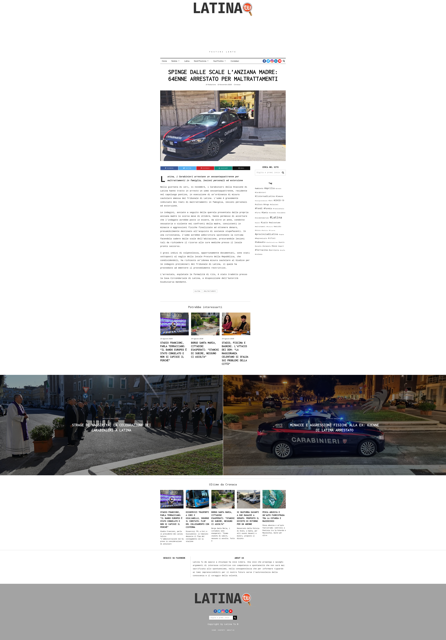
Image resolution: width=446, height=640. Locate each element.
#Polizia (258, 230)
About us (230, 630)
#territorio (274, 250)
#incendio (272, 213)
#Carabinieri (260, 192)
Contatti (221, 630)
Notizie (174, 61)
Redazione (212, 85)
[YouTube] (279, 61)
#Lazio (264, 222)
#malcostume (274, 222)
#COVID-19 (279, 200)
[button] (283, 172)
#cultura (258, 204)
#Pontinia (265, 230)
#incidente (281, 213)
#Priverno (272, 230)
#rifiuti (271, 238)
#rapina (281, 234)
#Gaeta (265, 212)
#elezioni (274, 204)
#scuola (258, 246)
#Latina (197, 291)
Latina (186, 61)
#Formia (268, 208)
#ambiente (259, 188)
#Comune (279, 196)
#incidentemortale (262, 218)
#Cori (271, 200)
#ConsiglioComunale (261, 200)
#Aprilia (269, 188)
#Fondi (259, 208)
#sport (281, 246)
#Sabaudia (260, 242)
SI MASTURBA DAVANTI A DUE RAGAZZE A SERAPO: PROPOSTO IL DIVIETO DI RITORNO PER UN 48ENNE (248, 518)
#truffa (282, 250)
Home (164, 61)
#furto (258, 213)
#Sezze (274, 246)
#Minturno (269, 226)
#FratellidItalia (278, 208)
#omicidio (277, 226)
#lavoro (257, 222)
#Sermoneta (266, 246)
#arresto (278, 188)
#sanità (281, 242)
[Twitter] (268, 61)
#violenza (258, 254)
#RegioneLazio (261, 238)
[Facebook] (264, 61)
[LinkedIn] (276, 61)
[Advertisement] (223, 33)
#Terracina (261, 250)
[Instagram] (272, 61)
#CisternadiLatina (265, 196)
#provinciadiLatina (266, 234)
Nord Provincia (200, 61)
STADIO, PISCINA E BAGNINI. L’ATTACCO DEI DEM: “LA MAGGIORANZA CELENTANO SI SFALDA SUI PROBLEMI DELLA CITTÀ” (235, 353)
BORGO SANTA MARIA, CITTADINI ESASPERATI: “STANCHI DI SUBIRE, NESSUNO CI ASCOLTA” (205, 349)
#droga (266, 204)
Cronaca (237, 85)
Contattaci (235, 61)
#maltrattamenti (210, 291)
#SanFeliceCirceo (272, 242)
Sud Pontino (218, 61)
